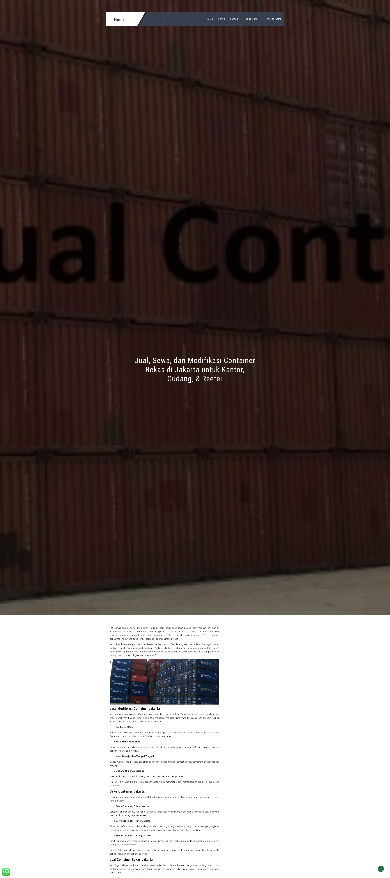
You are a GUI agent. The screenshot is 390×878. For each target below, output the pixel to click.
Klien (210, 19)
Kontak (234, 19)
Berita (221, 19)
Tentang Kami (273, 19)
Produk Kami (250, 19)
